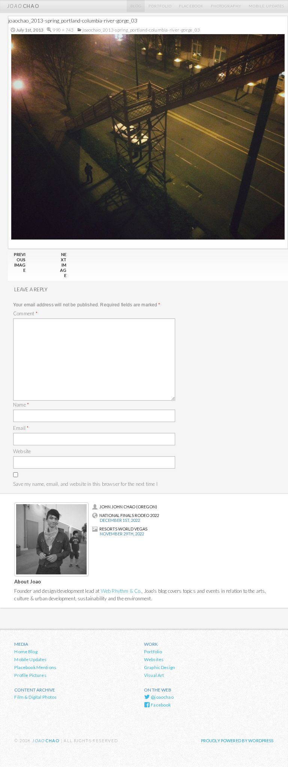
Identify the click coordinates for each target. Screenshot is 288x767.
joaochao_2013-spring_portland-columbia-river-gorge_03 (141, 30)
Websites (154, 659)
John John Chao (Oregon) (128, 506)
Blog (135, 6)
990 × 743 (63, 30)
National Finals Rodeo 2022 (129, 515)
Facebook (160, 705)
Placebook (191, 6)
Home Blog (25, 651)
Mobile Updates (266, 6)
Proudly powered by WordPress (237, 740)
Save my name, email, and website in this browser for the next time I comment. (85, 488)
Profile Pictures (30, 675)
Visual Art (154, 675)
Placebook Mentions (35, 667)
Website (22, 451)
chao (23, 6)
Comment (25, 313)
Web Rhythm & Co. (121, 591)
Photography (226, 6)
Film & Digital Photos (35, 697)
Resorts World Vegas (123, 528)
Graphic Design (159, 667)
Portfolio (160, 6)
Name (21, 405)
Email (20, 428)
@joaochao (162, 697)
